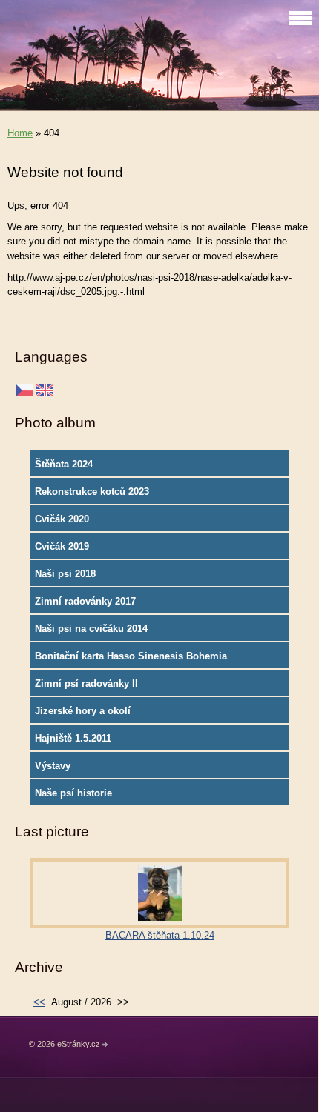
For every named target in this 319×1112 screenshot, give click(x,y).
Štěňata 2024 (64, 464)
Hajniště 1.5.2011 (73, 738)
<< (39, 1002)
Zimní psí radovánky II (86, 683)
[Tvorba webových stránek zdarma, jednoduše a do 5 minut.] (105, 1045)
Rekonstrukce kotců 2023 (92, 491)
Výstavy (52, 765)
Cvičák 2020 (62, 519)
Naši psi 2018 (65, 573)
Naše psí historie (73, 793)
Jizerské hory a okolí (83, 710)
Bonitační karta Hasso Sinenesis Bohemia (131, 656)
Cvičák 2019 (62, 546)
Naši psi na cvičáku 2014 (91, 628)
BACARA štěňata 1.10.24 (159, 935)
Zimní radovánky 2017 (85, 601)
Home (20, 133)
